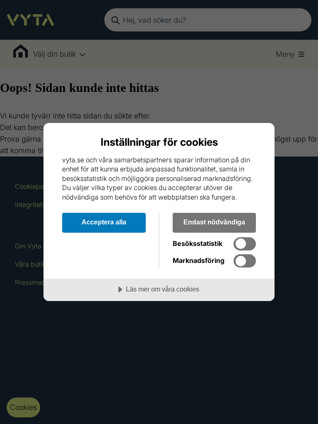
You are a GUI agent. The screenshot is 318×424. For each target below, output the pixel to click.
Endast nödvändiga (214, 222)
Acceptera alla (104, 222)
